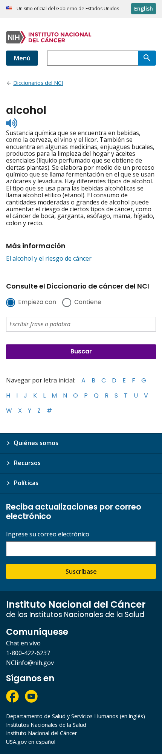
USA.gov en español (30, 741)
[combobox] (92, 58)
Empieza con (37, 302)
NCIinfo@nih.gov (30, 663)
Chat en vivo (23, 643)
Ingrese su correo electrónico (47, 534)
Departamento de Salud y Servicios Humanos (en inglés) (75, 716)
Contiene (87, 302)
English (143, 8)
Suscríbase (81, 571)
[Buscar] (147, 58)
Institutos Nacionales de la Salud (46, 724)
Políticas (26, 483)
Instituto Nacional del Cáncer (41, 733)
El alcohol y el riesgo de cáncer (49, 258)
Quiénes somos (36, 443)
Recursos (27, 463)
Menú (22, 58)
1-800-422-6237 (28, 653)
